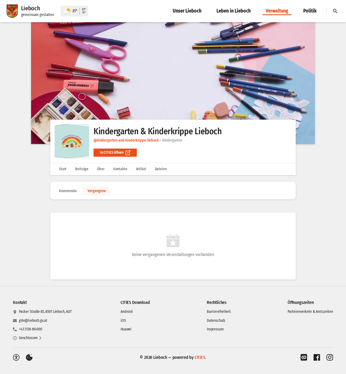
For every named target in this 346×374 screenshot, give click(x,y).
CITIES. (200, 357)
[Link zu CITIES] (304, 357)
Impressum (215, 329)
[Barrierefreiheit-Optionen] (16, 357)
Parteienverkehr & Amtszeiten (310, 311)
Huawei (126, 329)
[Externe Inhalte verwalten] (29, 357)
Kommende (68, 191)
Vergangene (97, 191)
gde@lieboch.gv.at (33, 320)
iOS (123, 320)
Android (127, 311)
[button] (173, 83)
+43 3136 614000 (30, 329)
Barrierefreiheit (219, 311)
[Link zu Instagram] (330, 357)
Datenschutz (216, 320)
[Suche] (335, 11)
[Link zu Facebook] (317, 357)
